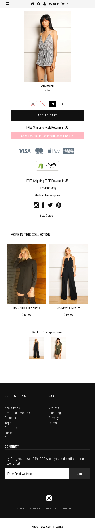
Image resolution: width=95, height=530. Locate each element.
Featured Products (18, 413)
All (6, 437)
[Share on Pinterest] (58, 206)
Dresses (10, 418)
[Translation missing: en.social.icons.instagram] (36, 206)
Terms (52, 423)
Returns (53, 408)
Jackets (10, 433)
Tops (8, 423)
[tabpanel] (47, 46)
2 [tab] (47, 79)
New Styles (12, 408)
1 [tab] (42, 79)
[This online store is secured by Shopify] (47, 169)
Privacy (53, 418)
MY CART (58, 4)
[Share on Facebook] (43, 206)
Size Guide (46, 215)
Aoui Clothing (45, 509)
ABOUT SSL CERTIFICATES (47, 527)
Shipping (54, 413)
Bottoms (11, 428)
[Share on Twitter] (50, 206)
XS (32, 104)
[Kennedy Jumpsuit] (68, 303)
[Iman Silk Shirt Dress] (26, 303)
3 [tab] (51, 79)
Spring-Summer (52, 332)
